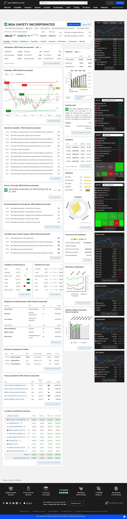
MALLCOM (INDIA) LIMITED (16, 451)
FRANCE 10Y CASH (102, 367)
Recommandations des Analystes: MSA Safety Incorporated (27, 204)
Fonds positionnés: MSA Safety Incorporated (21, 376)
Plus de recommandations (53, 227)
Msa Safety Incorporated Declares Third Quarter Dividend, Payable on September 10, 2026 (32, 253)
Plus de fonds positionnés (53, 404)
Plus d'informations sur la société (81, 132)
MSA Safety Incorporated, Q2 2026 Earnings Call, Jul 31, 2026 (30, 190)
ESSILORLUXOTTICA (103, 110)
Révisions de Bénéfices (74, 267)
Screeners (86, 7)
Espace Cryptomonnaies (109, 347)
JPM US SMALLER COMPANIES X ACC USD (16, 385)
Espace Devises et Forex (109, 280)
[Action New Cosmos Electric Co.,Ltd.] (28, 437)
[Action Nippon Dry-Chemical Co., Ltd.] (28, 434)
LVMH (98, 108)
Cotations (15, 41)
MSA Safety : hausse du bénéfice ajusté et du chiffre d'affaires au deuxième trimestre (32, 153)
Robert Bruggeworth (10, 328)
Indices (99, 22)
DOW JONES (100, 53)
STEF (98, 158)
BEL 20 (99, 41)
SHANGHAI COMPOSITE (104, 57)
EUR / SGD (99, 274)
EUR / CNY (99, 270)
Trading (76, 7)
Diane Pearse (8, 336)
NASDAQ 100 (101, 55)
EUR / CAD (99, 265)
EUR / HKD (99, 272)
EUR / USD (99, 249)
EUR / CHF (99, 254)
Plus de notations (85, 227)
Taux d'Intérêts (100, 352)
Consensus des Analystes (75, 234)
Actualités (17, 7)
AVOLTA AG (100, 201)
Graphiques (24, 41)
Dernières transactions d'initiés (16, 349)
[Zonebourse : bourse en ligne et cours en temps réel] (14, 2)
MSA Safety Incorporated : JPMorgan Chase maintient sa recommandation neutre (32, 215)
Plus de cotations (24, 294)
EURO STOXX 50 (102, 48)
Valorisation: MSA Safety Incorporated (19, 47)
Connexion (110, 3)
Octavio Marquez (15, 364)
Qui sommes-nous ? (66, 511)
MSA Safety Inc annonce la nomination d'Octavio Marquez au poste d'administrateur (32, 170)
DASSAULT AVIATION (103, 153)
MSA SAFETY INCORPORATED (17, 419)
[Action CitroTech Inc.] (20, 441)
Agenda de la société (84, 348)
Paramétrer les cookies (39, 511)
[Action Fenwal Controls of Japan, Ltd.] (28, 448)
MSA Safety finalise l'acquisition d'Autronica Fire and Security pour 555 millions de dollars (32, 174)
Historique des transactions (52, 368)
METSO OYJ (100, 197)
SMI (98, 43)
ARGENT (98, 308)
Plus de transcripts (55, 197)
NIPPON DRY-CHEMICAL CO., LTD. (18, 433)
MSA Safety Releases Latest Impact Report (22, 238)
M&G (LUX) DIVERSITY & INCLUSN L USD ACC (16, 396)
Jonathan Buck (15, 360)
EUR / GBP (99, 251)
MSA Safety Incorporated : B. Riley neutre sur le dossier (74, 36)
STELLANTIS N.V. (102, 106)
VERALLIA (100, 145)
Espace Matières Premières (109, 314)
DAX (98, 46)
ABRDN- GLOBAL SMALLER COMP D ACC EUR (16, 392)
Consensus (73, 41)
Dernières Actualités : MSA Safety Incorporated (22, 128)
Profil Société (70, 105)
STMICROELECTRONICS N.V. (105, 115)
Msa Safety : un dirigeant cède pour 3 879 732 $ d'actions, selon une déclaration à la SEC (74, 32)
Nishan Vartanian (15, 357)
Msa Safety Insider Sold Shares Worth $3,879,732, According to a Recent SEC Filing (32, 242)
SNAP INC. (100, 113)
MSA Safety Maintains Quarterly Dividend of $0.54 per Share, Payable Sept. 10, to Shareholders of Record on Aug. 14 (32, 245)
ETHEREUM (100, 336)
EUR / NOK (99, 260)
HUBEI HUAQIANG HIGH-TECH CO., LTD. (18, 430)
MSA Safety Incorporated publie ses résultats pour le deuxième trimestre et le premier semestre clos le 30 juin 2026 (32, 160)
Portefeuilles (58, 7)
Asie (120, 22)
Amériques (113, 22)
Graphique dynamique (54, 121)
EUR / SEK (98, 258)
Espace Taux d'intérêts (109, 380)
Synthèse (7, 41)
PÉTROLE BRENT (100, 305)
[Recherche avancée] (85, 2)
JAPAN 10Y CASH (102, 374)
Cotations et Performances (14, 265)
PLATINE (98, 310)
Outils (95, 7)
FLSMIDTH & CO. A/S (103, 195)
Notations (69, 173)
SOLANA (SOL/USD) (102, 339)
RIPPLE (99, 343)
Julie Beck (7, 313)
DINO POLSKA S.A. (102, 193)
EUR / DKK (99, 263)
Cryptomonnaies (100, 319)
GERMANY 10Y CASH (103, 372)
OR (96, 301)
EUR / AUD (99, 267)
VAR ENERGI (100, 210)
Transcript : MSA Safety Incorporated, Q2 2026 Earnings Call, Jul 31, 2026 (31, 146)
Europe (106, 22)
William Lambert (8, 332)
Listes (68, 7)
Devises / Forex (100, 234)
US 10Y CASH (101, 369)
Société (43, 41)
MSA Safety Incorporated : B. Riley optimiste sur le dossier (26, 212)
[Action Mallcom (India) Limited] (26, 451)
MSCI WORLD (101, 64)
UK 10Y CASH (101, 376)
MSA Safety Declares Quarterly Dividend (22, 249)
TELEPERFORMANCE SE (104, 147)
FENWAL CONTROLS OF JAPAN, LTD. (18, 447)
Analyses (27, 7)
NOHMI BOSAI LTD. (14, 423)
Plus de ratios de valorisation (52, 63)
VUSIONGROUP (101, 138)
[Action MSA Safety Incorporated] (27, 420)
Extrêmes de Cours (42, 265)
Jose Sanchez (8, 319)
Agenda (38, 7)
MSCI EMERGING (102, 62)
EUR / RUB (99, 256)
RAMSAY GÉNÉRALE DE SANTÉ (106, 143)
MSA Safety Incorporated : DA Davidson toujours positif (25, 222)
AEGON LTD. (100, 203)
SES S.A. (99, 160)
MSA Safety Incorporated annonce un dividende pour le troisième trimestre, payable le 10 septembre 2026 (32, 142)
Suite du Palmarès (109, 179)
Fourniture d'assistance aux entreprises (84, 127)
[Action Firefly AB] (17, 444)
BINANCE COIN (101, 341)
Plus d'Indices (109, 68)
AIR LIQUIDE (100, 118)
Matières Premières (101, 286)
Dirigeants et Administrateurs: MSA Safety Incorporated (25, 301)
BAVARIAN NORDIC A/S (103, 188)
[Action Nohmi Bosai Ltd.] (21, 423)
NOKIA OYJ (100, 121)
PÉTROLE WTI (99, 303)
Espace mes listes (109, 128)
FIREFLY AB (12, 444)
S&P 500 (99, 50)
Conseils (47, 7)
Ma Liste (98, 100)
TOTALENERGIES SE (103, 123)
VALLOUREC (100, 125)
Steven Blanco (8, 309)
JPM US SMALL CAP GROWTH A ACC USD (16, 389)
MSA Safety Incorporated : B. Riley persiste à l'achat (24, 218)
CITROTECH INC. (13, 440)
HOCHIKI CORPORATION (16, 426)
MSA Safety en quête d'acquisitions (20, 149)
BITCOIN (99, 334)
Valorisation (62, 41)
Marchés (7, 7)
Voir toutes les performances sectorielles (49, 462)
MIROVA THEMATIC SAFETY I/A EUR (14, 399)
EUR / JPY (98, 277)
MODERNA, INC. (101, 103)
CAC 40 (99, 39)
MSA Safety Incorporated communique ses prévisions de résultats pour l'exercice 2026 (32, 163)
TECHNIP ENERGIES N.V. (104, 151)
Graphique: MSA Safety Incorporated (18, 70)
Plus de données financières (80, 97)
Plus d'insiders (56, 342)
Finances (52, 41)
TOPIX (99, 59)
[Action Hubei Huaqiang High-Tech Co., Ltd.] (28, 430)
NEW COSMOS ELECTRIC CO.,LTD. (18, 437)
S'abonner (120, 3)
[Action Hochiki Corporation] (24, 427)
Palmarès (104, 7)
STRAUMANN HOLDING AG (104, 208)
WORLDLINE (100, 141)
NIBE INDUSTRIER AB (103, 190)
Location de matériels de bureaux (17, 411)
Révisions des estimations (83, 303)
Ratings (82, 41)
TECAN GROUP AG (102, 205)
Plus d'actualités (55, 178)
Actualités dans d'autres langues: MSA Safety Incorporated (27, 234)
